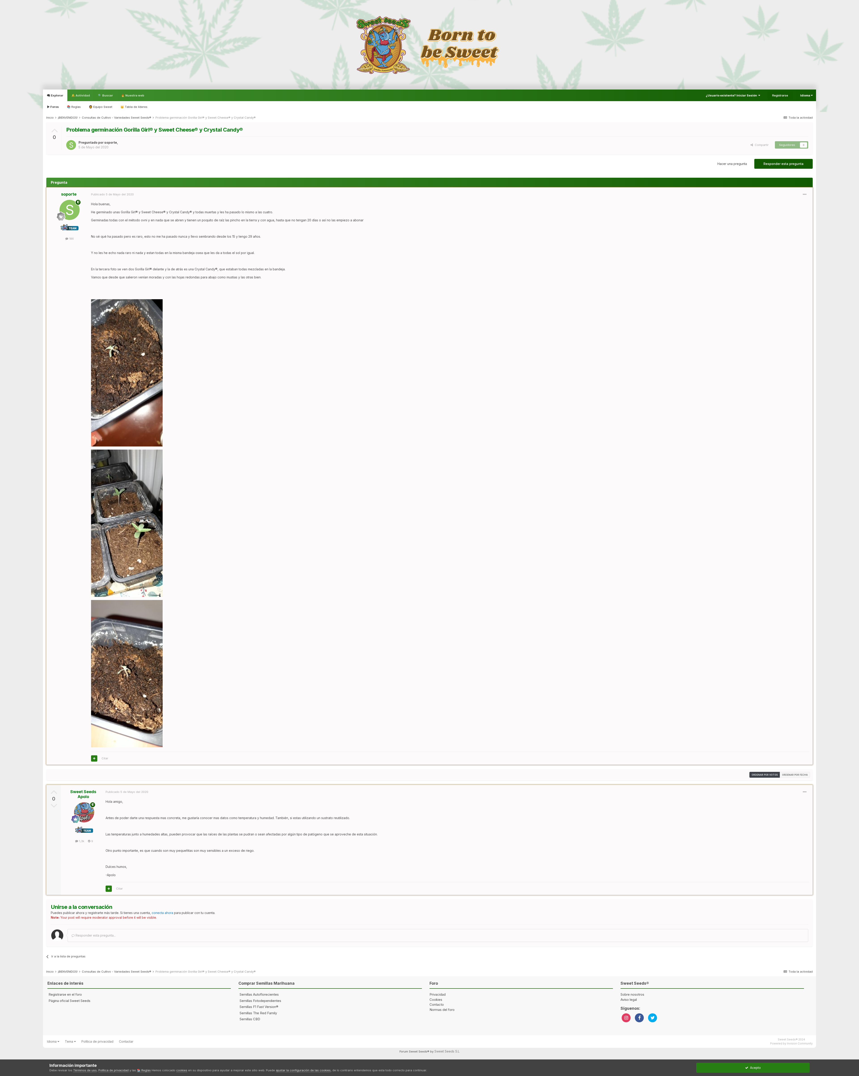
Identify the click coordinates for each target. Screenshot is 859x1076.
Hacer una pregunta (732, 164)
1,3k (81, 841)
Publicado (112, 194)
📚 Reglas (74, 107)
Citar (105, 758)
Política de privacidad (97, 1041)
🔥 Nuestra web (132, 95)
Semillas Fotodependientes (260, 1001)
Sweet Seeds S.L (446, 1051)
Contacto (437, 1004)
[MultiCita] (94, 758)
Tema (69, 1041)
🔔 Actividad (80, 95)
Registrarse (780, 95)
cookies (181, 1070)
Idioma (805, 95)
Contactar (126, 1041)
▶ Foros (53, 107)
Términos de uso (85, 1070)
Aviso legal (629, 999)
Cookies (436, 999)
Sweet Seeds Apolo (83, 794)
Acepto (754, 1068)
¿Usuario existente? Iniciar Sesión (732, 95)
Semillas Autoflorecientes (259, 994)
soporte (110, 142)
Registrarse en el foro (65, 994)
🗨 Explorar (55, 95)
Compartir (761, 145)
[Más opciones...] (804, 194)
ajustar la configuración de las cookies (303, 1070)
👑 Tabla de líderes (133, 107)
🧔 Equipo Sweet (100, 107)
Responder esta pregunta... (95, 935)
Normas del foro (442, 1010)
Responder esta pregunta (783, 164)
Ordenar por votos (765, 774)
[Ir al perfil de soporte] (71, 145)
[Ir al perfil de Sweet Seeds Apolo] (84, 812)
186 (71, 238)
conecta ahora (162, 913)
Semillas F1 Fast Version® (259, 1007)
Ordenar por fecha (795, 774)
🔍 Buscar (105, 95)
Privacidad (438, 994)
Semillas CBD (250, 1019)
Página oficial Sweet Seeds (69, 1001)
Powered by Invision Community (791, 1043)
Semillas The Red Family (258, 1013)
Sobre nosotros (632, 994)
